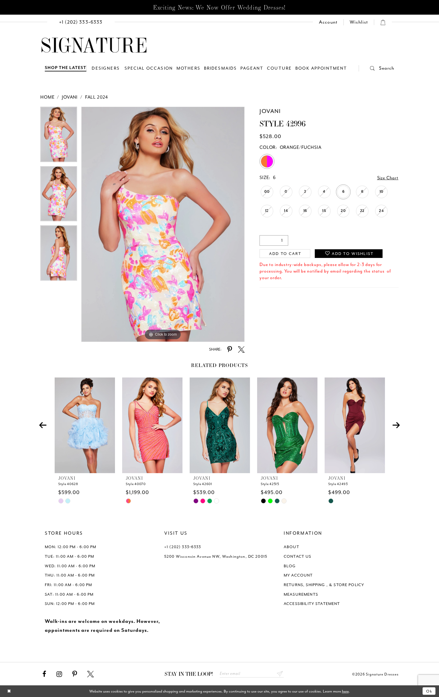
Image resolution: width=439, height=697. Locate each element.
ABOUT (291, 546)
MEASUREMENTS (301, 594)
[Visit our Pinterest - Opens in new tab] (74, 674)
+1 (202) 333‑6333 (182, 546)
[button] (376, 68)
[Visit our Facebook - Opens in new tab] (44, 674)
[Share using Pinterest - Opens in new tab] (229, 350)
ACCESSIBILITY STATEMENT (312, 603)
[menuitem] (81, 22)
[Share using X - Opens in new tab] (241, 350)
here (345, 691)
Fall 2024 (96, 97)
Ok (429, 691)
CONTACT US (297, 556)
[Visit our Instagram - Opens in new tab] (59, 674)
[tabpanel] (58, 136)
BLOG (290, 565)
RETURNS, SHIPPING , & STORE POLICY (324, 584)
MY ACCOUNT (298, 575)
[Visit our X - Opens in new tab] (90, 674)
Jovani (70, 97)
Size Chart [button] (388, 178)
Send (280, 674)
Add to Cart (285, 253)
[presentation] (85, 425)
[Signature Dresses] (94, 45)
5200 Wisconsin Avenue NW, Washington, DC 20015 (215, 556)
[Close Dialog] (9, 691)
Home (47, 97)
